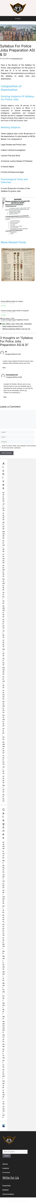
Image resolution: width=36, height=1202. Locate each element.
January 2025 (4, 694)
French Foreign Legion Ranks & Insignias (15, 310)
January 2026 (4, 558)
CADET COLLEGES (4, 881)
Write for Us (11, 1177)
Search (6, 1156)
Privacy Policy (7, 1185)
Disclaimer (6, 1189)
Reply (4, 367)
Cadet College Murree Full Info (12, 326)
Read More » (4, 305)
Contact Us (6, 1168)
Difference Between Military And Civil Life (16, 329)
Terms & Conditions (8, 1194)
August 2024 (3, 760)
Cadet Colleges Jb (4, 896)
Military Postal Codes (4, 991)
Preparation (4, 1094)
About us (5, 1164)
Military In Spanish (4, 962)
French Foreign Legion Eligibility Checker (15, 320)
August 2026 (3, 497)
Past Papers (4, 1074)
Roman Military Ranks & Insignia (12, 301)
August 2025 (3, 623)
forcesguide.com (12, 375)
